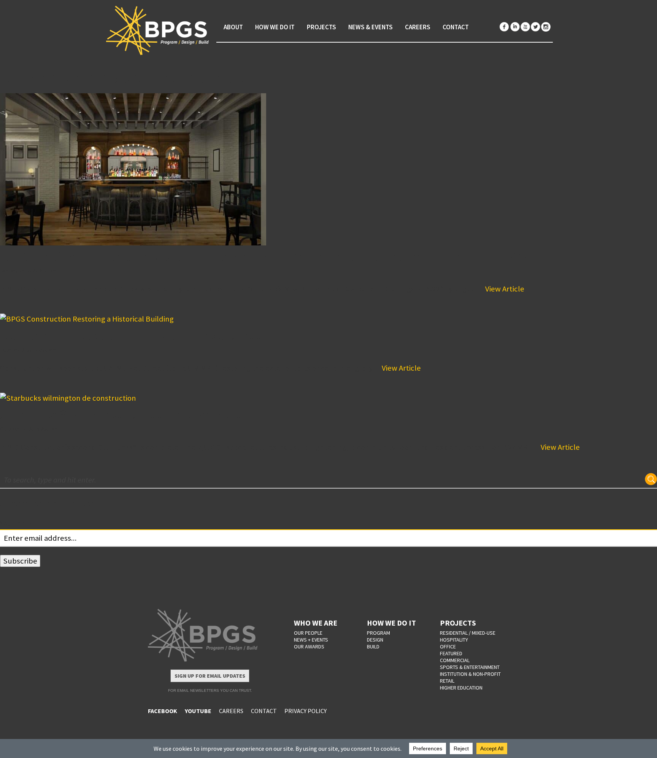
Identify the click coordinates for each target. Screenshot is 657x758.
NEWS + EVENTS (311, 639)
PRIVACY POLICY (305, 710)
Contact (456, 27)
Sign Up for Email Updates (210, 675)
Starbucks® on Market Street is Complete (122, 415)
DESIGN (375, 639)
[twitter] (535, 27)
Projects (321, 27)
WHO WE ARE (315, 622)
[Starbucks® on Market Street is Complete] (328, 398)
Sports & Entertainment (470, 667)
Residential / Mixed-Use (467, 632)
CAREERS (231, 710)
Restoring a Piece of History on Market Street (134, 335)
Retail (447, 680)
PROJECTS (458, 622)
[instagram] (546, 27)
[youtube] (525, 27)
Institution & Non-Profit (470, 673)
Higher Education (461, 687)
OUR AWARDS (309, 646)
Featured (451, 653)
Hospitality (454, 639)
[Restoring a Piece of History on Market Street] (328, 319)
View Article (504, 289)
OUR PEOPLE (308, 632)
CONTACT (264, 710)
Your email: (18, 524)
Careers (417, 27)
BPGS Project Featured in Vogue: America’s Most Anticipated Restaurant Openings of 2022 (267, 256)
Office (448, 646)
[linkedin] (515, 27)
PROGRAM (378, 632)
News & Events (370, 27)
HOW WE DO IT (391, 622)
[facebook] (504, 27)
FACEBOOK (162, 710)
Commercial (455, 660)
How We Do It (275, 27)
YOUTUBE (198, 710)
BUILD (373, 646)
